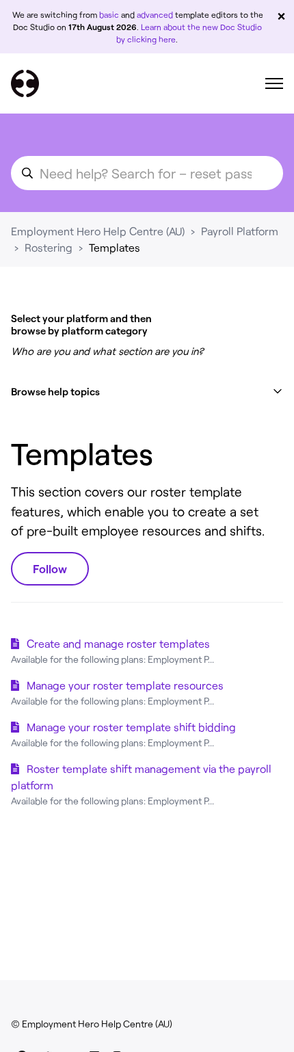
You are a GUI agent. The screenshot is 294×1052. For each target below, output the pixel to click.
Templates (114, 247)
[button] (147, 392)
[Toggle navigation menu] (274, 83)
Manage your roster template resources (125, 685)
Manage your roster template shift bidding (131, 726)
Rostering (48, 247)
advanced (155, 14)
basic (109, 14)
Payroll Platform (239, 230)
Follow (50, 568)
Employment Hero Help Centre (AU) (98, 230)
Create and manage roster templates (118, 643)
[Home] (25, 83)
